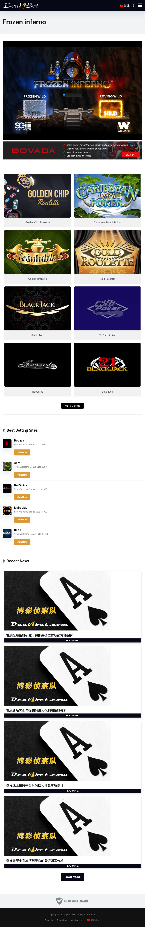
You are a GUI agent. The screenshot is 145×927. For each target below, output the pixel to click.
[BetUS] (7, 536)
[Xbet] (7, 469)
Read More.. (72, 640)
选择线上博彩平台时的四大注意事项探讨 (34, 785)
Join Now (22, 452)
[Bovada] (7, 447)
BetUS (18, 530)
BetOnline (20, 485)
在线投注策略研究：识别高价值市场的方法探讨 (39, 635)
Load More (73, 877)
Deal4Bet (71, 914)
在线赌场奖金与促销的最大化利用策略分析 (36, 710)
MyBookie (20, 507)
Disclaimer (62, 920)
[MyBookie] (7, 514)
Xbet (17, 463)
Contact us (76, 920)
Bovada (19, 440)
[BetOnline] (7, 492)
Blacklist (49, 920)
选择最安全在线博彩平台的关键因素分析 (34, 860)
